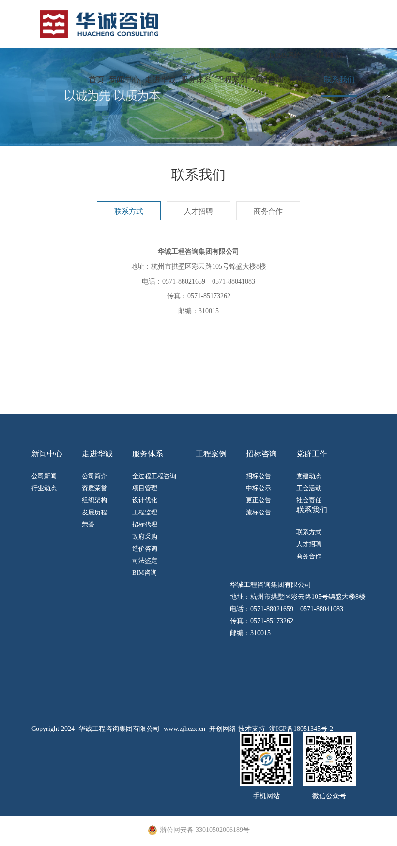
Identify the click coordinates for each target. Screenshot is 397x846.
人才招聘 (198, 211)
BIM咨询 (144, 572)
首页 (96, 79)
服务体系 (196, 79)
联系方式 (128, 211)
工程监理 (144, 512)
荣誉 (88, 524)
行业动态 (44, 488)
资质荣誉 (94, 488)
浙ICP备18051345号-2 (301, 728)
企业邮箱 (329, 55)
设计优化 (144, 500)
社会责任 (308, 500)
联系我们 (339, 79)
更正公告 (258, 500)
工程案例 (231, 79)
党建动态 (308, 476)
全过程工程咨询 (154, 476)
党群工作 (303, 79)
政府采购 (144, 536)
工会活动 (308, 488)
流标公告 (258, 512)
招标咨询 (267, 79)
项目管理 (144, 488)
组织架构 (94, 500)
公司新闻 (44, 476)
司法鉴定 (144, 560)
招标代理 (144, 524)
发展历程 (94, 512)
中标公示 (258, 488)
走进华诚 (160, 79)
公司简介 (94, 476)
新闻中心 (124, 79)
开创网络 (222, 728)
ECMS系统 (285, 55)
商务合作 (268, 211)
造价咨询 (144, 548)
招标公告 (258, 476)
